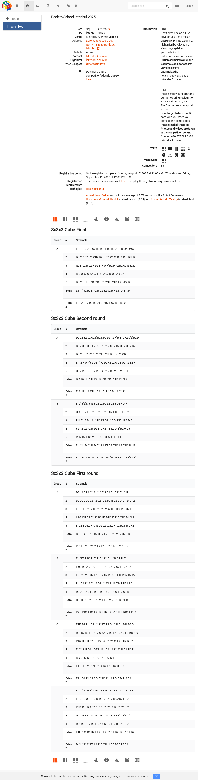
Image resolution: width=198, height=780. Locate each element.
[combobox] (150, 5)
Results (14, 18)
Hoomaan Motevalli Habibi (102, 199)
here (88, 79)
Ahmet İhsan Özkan (98, 195)
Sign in (190, 5)
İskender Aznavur (96, 56)
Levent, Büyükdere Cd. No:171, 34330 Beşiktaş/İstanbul (101, 44)
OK (156, 776)
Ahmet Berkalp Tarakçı (164, 199)
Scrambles (16, 26)
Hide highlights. (95, 188)
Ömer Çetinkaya (95, 63)
